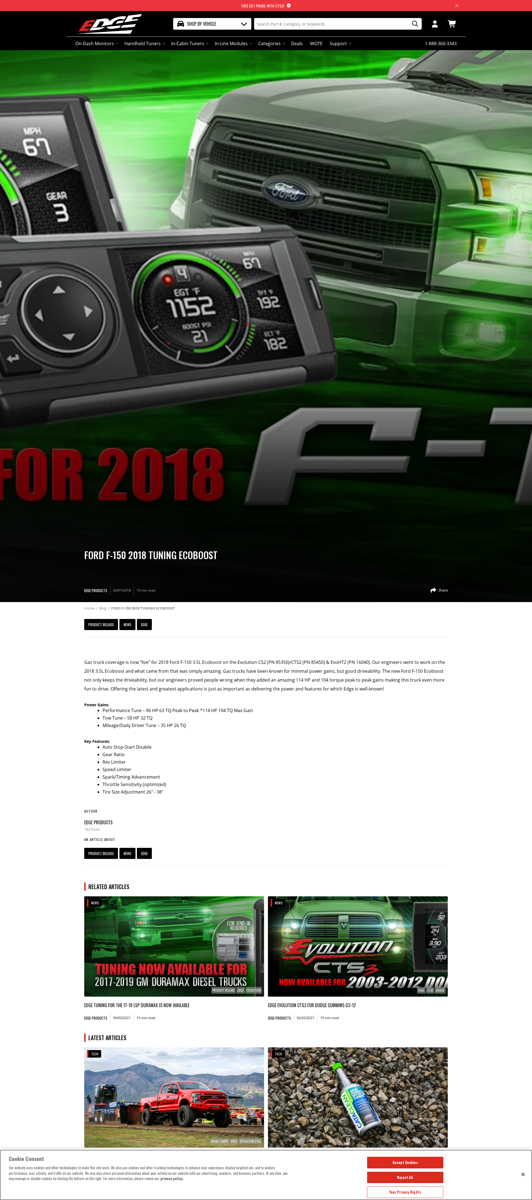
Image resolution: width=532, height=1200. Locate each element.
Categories (269, 43)
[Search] (413, 24)
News (127, 624)
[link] (174, 946)
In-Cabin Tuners (187, 43)
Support (338, 43)
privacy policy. (172, 1178)
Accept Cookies (405, 1162)
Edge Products (98, 822)
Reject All (405, 1177)
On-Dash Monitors (94, 43)
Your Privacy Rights (405, 1192)
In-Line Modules (231, 43)
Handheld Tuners (142, 43)
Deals (297, 43)
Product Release (101, 624)
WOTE (316, 43)
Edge (144, 624)
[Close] (523, 1174)
